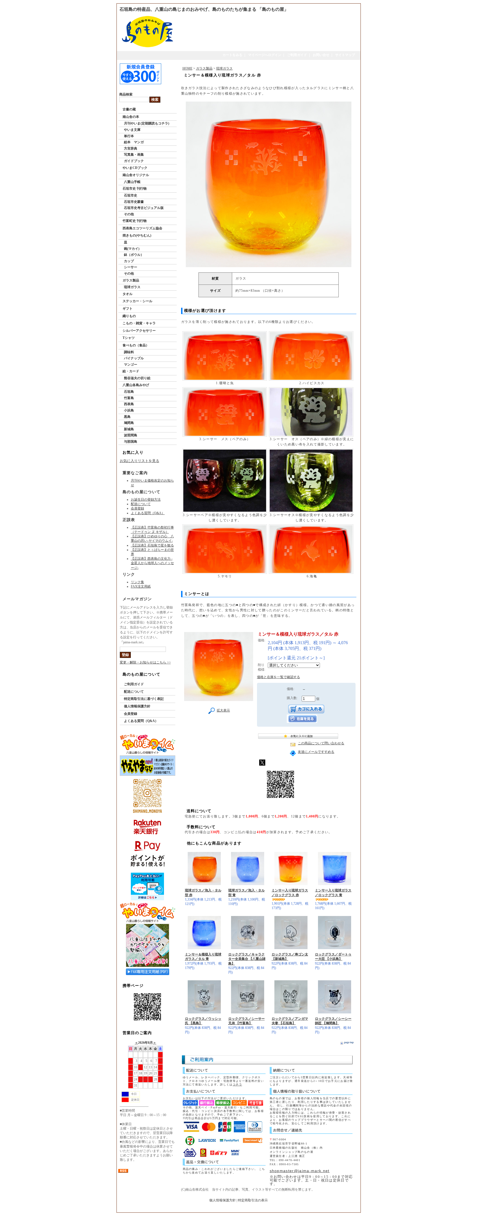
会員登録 (137, 508)
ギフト (127, 308)
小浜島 (129, 410)
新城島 (129, 429)
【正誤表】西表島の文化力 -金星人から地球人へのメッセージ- (152, 563)
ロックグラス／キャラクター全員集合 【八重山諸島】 (247, 958)
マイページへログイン (264, 55)
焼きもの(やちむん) (137, 235)
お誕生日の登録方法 (146, 499)
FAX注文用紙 (141, 586)
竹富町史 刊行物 (135, 221)
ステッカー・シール (137, 301)
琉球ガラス (132, 287)
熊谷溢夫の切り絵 (137, 378)
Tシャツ (129, 338)
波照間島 (130, 435)
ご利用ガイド (297, 55)
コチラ (237, 1084)
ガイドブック (134, 161)
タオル (127, 294)
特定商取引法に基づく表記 (144, 699)
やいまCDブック (135, 168)
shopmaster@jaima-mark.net (300, 1171)
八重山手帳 (132, 182)
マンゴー (130, 365)
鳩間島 (129, 423)
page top (349, 1042)
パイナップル (134, 358)
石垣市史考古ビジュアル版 (144, 208)
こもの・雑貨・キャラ (139, 323)
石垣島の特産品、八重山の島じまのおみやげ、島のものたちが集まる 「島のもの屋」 (204, 9)
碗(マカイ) (131, 249)
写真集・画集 (134, 154)
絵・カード (131, 371)
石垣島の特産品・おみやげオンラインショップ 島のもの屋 (237, 1209)
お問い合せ (321, 55)
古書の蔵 (129, 109)
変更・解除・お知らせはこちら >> (145, 662)
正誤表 (129, 520)
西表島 (129, 404)
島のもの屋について (142, 492)
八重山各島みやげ (136, 385)
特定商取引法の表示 (253, 1200)
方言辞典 (130, 148)
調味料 (129, 352)
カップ (129, 261)
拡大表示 (223, 710)
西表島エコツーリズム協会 (142, 228)
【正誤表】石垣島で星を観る (152, 545)
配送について (141, 504)
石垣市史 (130, 195)
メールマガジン (137, 599)
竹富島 (129, 398)
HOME (187, 68)
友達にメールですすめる (316, 752)
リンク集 (137, 582)
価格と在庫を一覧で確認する (278, 677)
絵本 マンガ (134, 142)
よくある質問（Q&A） (148, 513)
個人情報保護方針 (137, 706)
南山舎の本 (131, 117)
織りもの (129, 316)
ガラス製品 (131, 280)
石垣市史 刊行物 (135, 188)
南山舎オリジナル (136, 175)
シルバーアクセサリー (139, 331)
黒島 (127, 417)
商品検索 (125, 94)
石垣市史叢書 (134, 202)
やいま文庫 (132, 130)
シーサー (130, 267)
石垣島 (129, 392)
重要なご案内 (135, 473)
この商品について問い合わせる (321, 743)
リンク (129, 574)
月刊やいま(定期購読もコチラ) (146, 123)
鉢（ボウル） (134, 255)
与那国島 (130, 442)
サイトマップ (345, 55)
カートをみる (232, 55)
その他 (129, 214)
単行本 (129, 136)
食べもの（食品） (136, 345)
